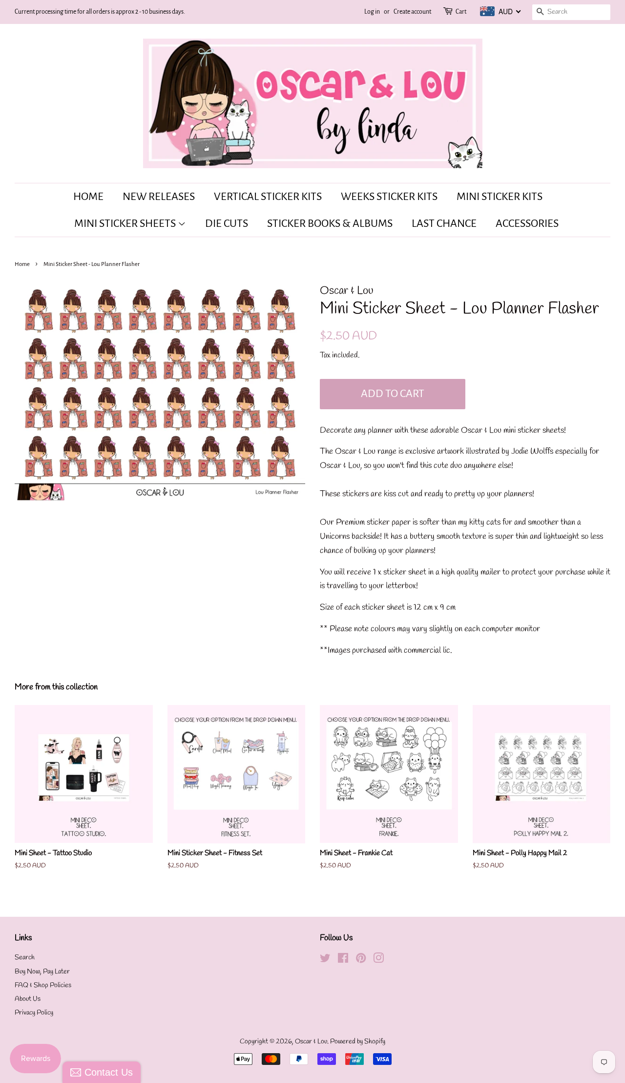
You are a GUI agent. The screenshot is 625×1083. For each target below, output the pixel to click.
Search (25, 957)
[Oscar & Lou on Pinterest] (360, 960)
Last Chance (444, 223)
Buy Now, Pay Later (42, 971)
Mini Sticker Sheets (126, 223)
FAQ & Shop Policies (43, 985)
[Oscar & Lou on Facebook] (343, 960)
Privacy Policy (34, 1012)
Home (88, 196)
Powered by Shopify (357, 1041)
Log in (372, 11)
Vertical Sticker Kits (268, 196)
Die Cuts (226, 223)
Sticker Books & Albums (330, 223)
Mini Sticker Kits (499, 196)
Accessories (527, 223)
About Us (28, 999)
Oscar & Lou (311, 1041)
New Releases (159, 196)
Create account (412, 11)
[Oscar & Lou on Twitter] (325, 960)
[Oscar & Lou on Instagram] (378, 960)
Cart (461, 11)
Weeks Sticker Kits (389, 196)
